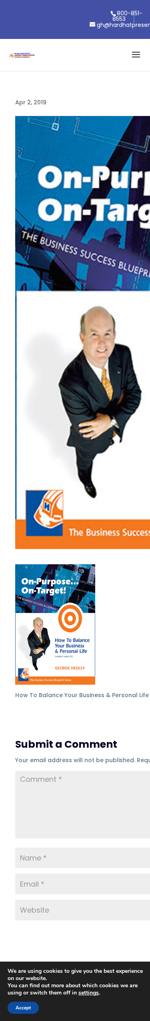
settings (88, 993)
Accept (23, 1008)
